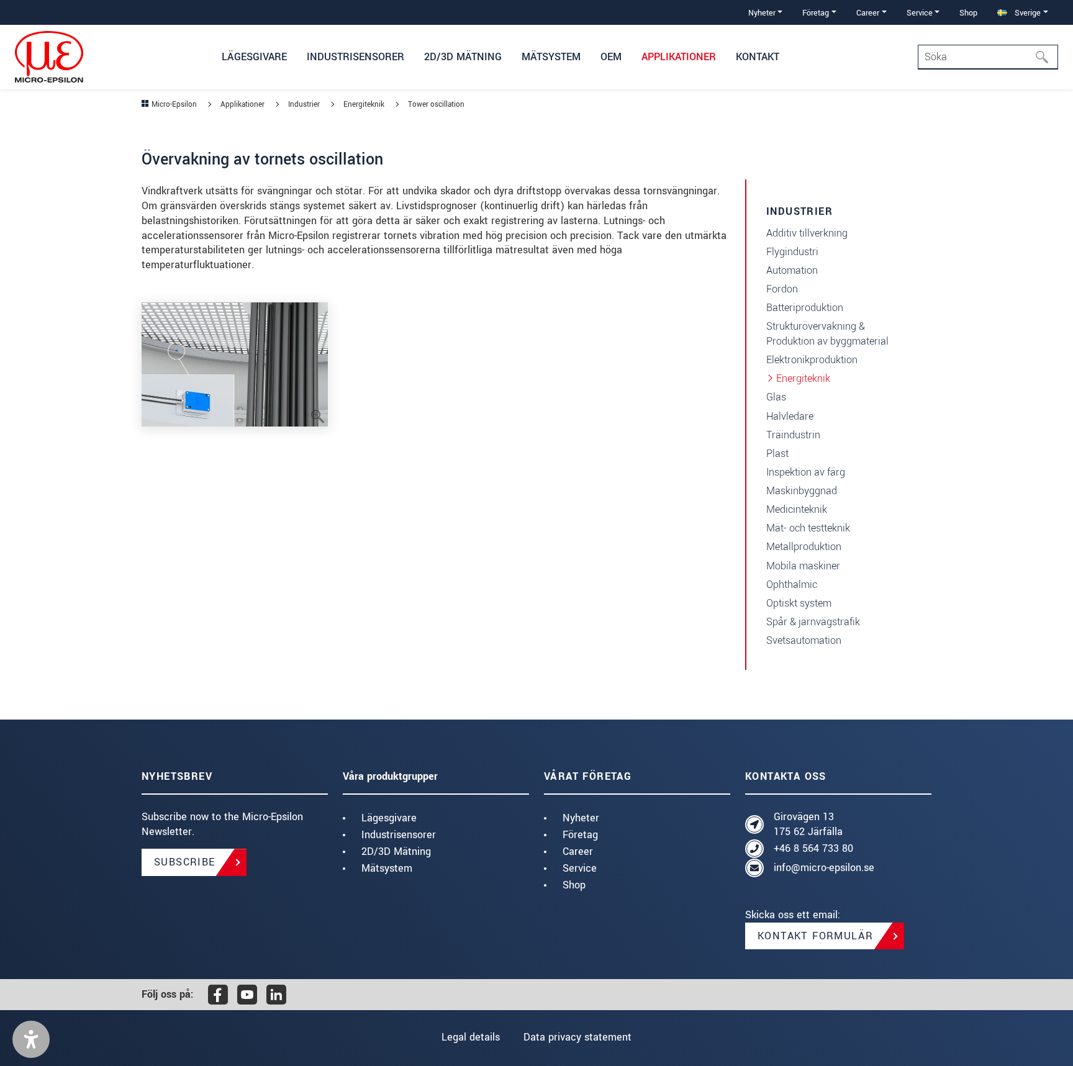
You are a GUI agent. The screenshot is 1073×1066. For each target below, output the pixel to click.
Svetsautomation (803, 640)
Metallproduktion (803, 547)
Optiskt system (798, 603)
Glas (776, 397)
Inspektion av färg (805, 472)
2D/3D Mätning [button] (463, 57)
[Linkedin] (276, 995)
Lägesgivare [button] (254, 57)
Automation (792, 270)
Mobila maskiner (803, 566)
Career (578, 851)
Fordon (782, 289)
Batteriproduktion (804, 307)
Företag (580, 834)
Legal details (470, 1037)
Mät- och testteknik (808, 528)
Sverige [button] (1026, 13)
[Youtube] (247, 995)
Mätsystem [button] (551, 57)
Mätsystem (386, 868)
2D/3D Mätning (396, 851)
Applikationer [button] (678, 57)
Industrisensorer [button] (355, 57)
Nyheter (581, 817)
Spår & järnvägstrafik (813, 622)
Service (580, 868)
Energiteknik (803, 378)
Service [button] (920, 13)
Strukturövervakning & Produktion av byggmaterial (827, 333)
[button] (31, 1039)
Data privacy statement (577, 1037)
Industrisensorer (398, 834)
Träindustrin (793, 435)
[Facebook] (218, 995)
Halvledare (789, 416)
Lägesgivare (389, 817)
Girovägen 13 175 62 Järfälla (808, 824)
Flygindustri (792, 252)
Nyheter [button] (762, 13)
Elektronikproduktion (812, 360)
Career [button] (867, 13)
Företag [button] (815, 13)
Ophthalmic (791, 584)
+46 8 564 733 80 (813, 848)
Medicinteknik (796, 509)
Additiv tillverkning (807, 233)
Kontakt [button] (757, 57)
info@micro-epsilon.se (824, 867)
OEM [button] (611, 57)
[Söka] (1045, 57)
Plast (777, 453)
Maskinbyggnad (801, 491)
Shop (968, 13)
